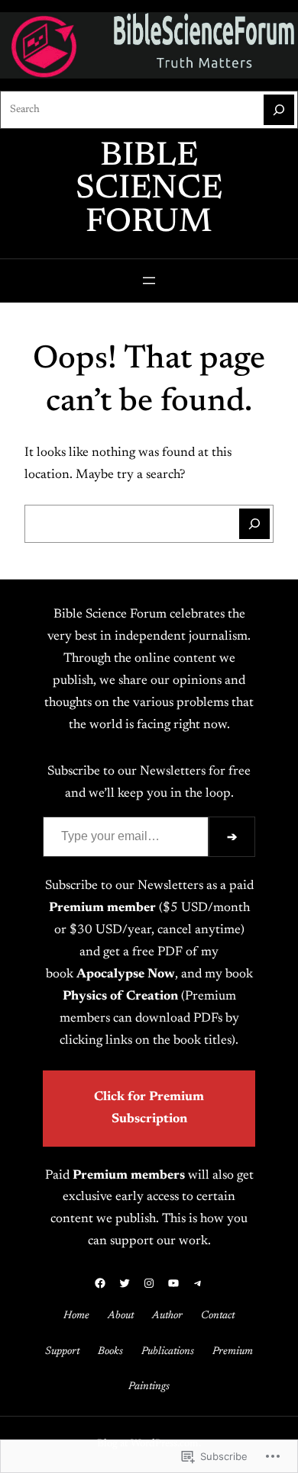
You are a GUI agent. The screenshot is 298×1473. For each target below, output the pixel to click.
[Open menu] (149, 280)
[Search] (279, 110)
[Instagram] (149, 1283)
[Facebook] (100, 1283)
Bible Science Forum (149, 190)
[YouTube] (173, 1283)
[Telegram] (198, 1283)
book (110, 974)
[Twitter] (124, 1283)
